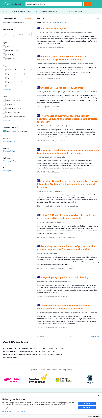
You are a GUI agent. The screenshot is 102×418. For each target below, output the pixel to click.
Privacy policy (20, 411)
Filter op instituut (9, 141)
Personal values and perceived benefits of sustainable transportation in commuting (62, 58)
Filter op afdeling (9, 151)
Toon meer (7, 89)
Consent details (7, 411)
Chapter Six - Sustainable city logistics (61, 87)
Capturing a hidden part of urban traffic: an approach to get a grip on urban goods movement (68, 151)
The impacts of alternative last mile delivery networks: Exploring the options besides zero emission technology (67, 118)
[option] (51, 380)
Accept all (86, 403)
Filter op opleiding (9, 161)
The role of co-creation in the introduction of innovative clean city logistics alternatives (63, 307)
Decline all (86, 407)
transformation (59, 22)
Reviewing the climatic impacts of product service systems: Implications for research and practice (66, 248)
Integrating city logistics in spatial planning (64, 277)
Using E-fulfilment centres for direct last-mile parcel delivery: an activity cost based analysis (68, 217)
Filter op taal (7, 171)
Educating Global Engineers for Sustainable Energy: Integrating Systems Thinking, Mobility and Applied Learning (67, 184)
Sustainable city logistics (54, 28)
